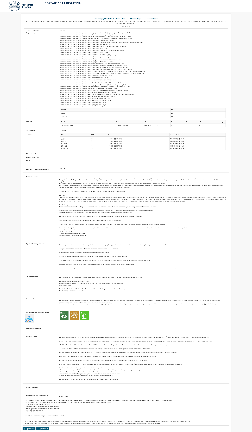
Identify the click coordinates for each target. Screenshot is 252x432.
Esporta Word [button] (43, 429)
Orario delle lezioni (33, 157)
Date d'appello (32, 154)
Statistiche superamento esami (37, 161)
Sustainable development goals (37, 312)
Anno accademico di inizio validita (38, 169)
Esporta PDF (30, 429)
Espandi (64, 130)
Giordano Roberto (67, 125)
